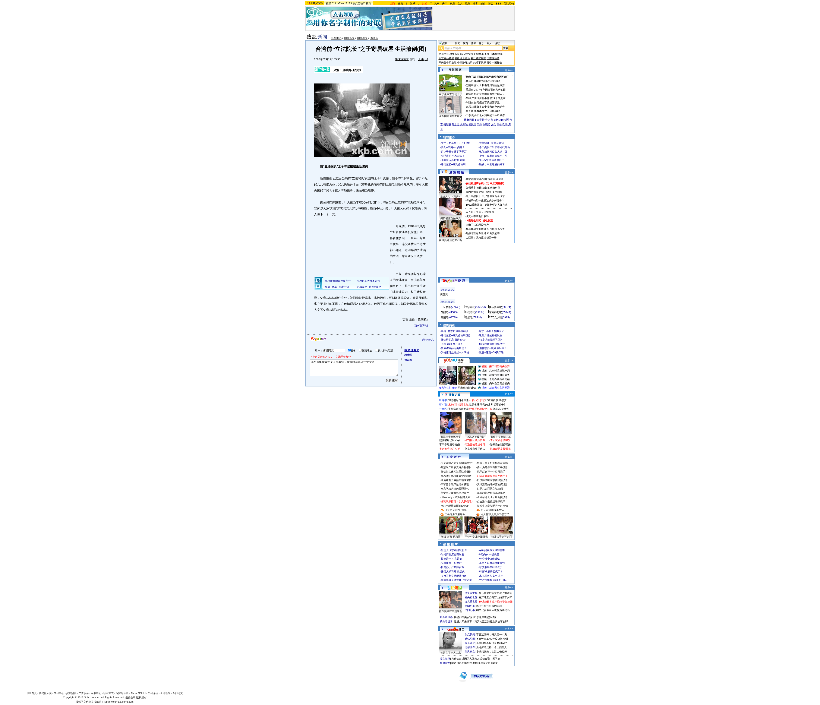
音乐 (481, 43)
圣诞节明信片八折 (449, 448)
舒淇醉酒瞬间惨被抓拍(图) (492, 480)
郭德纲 (495, 119)
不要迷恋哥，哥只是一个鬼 (491, 634)
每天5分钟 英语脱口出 (491, 160)
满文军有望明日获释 (477, 216)
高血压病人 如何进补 (491, 575)
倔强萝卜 (471, 187)
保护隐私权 (122, 693)
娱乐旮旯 (470, 643)
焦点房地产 (359, 3)
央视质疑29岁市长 (449, 54)
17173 (348, 3)
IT (431, 3)
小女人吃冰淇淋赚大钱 (492, 563)
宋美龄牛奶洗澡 (448, 62)
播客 (475, 3)
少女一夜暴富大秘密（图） (494, 155)
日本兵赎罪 (496, 54)
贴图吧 (444, 317)
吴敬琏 (464, 124)
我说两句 (509, 3)
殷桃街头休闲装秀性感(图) (456, 471)
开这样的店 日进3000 (453, 339)
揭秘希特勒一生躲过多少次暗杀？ (485, 200)
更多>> (509, 70)
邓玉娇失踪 (466, 54)
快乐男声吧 (495, 307)
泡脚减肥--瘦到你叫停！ (493, 348)
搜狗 (368, 3)
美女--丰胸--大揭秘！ (453, 147)
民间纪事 (470, 605)
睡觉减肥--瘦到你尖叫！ (454, 164)
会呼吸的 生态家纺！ (453, 155)
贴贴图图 (470, 638)
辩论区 (408, 359)
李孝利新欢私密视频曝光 (491, 492)
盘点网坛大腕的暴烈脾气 (455, 488)
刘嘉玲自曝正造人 (475, 448)
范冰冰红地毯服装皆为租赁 (456, 475)
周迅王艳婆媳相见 (475, 444)
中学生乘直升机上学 (450, 94)
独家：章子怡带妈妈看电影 (492, 463)
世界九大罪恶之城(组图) (490, 488)
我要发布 (428, 340)
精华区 (408, 354)
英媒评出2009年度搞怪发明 (492, 638)
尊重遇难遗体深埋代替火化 (456, 580)
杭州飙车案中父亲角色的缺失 (488, 106)
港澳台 (374, 38)
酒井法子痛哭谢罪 (501, 536)
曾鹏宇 (469, 85)
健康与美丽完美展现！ (454, 348)
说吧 (497, 43)
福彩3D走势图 (501, 408)
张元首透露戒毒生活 (492, 510)
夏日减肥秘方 (478, 58)
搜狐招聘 (71, 693)
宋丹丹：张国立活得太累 (480, 212)
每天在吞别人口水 (450, 652)
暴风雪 (472, 124)
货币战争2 (499, 404)
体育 (400, 3)
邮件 (483, 3)
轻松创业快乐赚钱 (489, 558)
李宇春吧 (470, 307)
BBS (498, 3)
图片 (489, 43)
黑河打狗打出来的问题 (489, 605)
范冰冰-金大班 (496, 179)
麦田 (479, 187)
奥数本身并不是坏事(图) (487, 111)
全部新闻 (165, 693)
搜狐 (328, 3)
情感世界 (470, 647)
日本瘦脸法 (493, 58)
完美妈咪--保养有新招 (491, 143)
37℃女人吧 (495, 317)
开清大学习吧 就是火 (453, 571)
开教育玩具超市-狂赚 (453, 160)
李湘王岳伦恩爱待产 (477, 224)
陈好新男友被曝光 (500, 448)
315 (501, 119)
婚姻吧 (469, 317)
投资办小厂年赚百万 (452, 567)
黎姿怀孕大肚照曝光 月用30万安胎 (485, 229)
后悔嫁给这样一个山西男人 (491, 647)
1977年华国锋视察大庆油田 (490, 89)
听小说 (443, 404)
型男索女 (470, 651)
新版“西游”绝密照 (451, 536)
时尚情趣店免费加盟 (452, 554)
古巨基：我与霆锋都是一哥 (481, 237)
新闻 (457, 43)
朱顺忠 (469, 102)
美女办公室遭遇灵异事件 (455, 492)
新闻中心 (336, 38)
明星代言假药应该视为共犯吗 (493, 610)
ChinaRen (338, 3)
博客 (490, 3)
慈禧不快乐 (479, 62)
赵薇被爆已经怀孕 (449, 440)
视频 (467, 3)
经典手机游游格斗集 (480, 408)
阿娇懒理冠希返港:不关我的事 (483, 233)
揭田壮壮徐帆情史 (450, 436)
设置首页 (31, 693)
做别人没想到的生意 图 (454, 550)
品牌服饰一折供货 (451, 563)
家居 (452, 3)
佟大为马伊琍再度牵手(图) (492, 467)
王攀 (468, 115)
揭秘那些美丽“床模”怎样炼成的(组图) (475, 617)
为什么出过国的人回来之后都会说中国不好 (475, 658)
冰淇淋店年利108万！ (491, 567)
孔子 (505, 124)
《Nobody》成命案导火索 (455, 497)
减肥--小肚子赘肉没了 (491, 331)
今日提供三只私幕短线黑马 (494, 147)
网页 (465, 43)
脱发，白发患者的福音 (492, 164)
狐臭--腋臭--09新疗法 (491, 352)
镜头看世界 (471, 593)
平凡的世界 (486, 404)
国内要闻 (362, 38)
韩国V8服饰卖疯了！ (491, 571)
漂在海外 (445, 658)
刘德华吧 (470, 312)
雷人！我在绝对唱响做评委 (489, 85)
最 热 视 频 (456, 172)
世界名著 (474, 404)
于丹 (479, 124)
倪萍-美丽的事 (494, 191)
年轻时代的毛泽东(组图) (487, 81)
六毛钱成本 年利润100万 (493, 580)
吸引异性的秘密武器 (490, 335)
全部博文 (178, 693)
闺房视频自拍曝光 (450, 218)
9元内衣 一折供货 (489, 554)
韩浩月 (469, 93)
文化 (493, 124)
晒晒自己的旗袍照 (461, 662)
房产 (444, 3)
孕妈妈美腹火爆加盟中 (492, 550)
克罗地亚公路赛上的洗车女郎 (495, 597)
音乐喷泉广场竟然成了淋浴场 (495, 593)
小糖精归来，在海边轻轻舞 (491, 651)
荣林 (468, 98)
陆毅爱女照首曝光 (500, 444)
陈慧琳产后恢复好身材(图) (456, 467)
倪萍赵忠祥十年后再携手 (491, 471)
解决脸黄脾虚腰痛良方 (492, 343)
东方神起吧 (495, 312)
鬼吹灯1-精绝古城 (458, 404)
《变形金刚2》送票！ (457, 510)
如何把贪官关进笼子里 (487, 102)
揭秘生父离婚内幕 (500, 436)
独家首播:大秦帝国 (476, 179)
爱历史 (469, 81)
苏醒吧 (444, 312)
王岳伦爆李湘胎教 (455, 514)
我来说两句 (402, 59)
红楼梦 (503, 400)
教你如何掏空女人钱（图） (494, 151)
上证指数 (446, 307)
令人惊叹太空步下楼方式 (495, 514)
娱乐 (412, 3)
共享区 (443, 408)
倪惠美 (444, 294)
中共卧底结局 (465, 62)
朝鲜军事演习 (481, 54)
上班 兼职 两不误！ (452, 343)
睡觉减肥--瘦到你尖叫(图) (455, 335)
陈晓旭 (486, 124)
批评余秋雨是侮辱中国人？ (489, 93)
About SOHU (138, 693)
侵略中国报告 (494, 62)
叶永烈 (456, 124)
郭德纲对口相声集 (458, 400)
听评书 (443, 400)
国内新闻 (349, 38)
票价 (499, 124)
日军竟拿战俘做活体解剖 (455, 484)
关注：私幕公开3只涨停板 (456, 143)
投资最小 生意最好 (451, 558)
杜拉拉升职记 (477, 400)
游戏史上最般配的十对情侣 (492, 505)
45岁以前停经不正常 (491, 339)
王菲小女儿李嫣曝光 (476, 536)
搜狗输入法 (45, 693)
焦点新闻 (470, 634)
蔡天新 (469, 111)
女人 (460, 3)
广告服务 (84, 693)
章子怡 (481, 119)
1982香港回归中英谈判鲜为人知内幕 (487, 204)
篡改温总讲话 (462, 58)
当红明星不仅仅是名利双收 (491, 643)
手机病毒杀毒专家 (458, 408)
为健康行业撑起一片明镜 (455, 352)
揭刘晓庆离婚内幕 (475, 440)
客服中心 (96, 693)
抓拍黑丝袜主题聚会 (450, 611)
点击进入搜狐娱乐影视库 (491, 501)
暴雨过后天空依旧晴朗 (485, 662)
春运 (487, 119)
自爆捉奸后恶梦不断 (450, 240)
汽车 (436, 3)
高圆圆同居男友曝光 (450, 116)
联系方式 (108, 693)
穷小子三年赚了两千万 (454, 151)
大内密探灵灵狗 (475, 191)
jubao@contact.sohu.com (118, 701)
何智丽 (447, 124)
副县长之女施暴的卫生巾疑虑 (488, 115)
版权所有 (141, 697)
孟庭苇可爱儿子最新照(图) (492, 497)
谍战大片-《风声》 (450, 196)
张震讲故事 (491, 400)
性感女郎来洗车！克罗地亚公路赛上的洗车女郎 (481, 621)
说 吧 (461, 280)
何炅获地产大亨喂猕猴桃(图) (457, 463)
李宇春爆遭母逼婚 (449, 444)
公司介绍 (153, 693)
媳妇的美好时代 (491, 187)
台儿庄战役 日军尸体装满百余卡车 (485, 196)
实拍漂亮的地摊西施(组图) (492, 484)
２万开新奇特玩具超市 (454, 575)
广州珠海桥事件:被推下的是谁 (488, 98)
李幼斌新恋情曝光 (500, 440)
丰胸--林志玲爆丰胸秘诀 (454, 331)
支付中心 (59, 693)
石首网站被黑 (446, 58)
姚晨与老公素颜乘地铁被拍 (456, 480)
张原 (468, 106)
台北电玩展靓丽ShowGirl (455, 505)
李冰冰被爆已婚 (476, 436)
